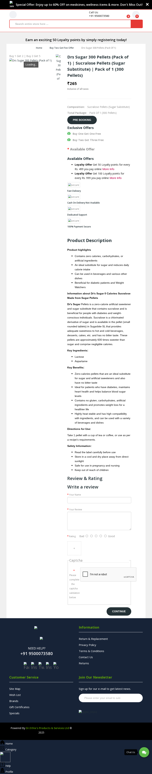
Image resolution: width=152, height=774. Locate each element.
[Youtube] (56, 665)
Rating (72, 536)
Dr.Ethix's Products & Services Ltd (47, 728)
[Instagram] (34, 665)
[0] (125, 14)
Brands (13, 701)
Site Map (14, 689)
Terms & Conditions (91, 651)
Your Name (75, 494)
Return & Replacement (93, 639)
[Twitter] (41, 665)
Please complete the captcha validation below (73, 586)
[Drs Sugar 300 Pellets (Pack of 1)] (60, 67)
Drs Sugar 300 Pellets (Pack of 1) (98, 47)
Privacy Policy (87, 645)
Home (39, 47)
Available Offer (82, 149)
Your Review (75, 509)
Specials (14, 713)
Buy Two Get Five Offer (62, 47)
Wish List (15, 695)
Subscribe (133, 697)
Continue (119, 611)
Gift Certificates (19, 707)
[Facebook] (26, 665)
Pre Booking (82, 119)
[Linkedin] (49, 665)
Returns (84, 663)
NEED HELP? (36, 648)
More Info (108, 169)
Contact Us (86, 657)
